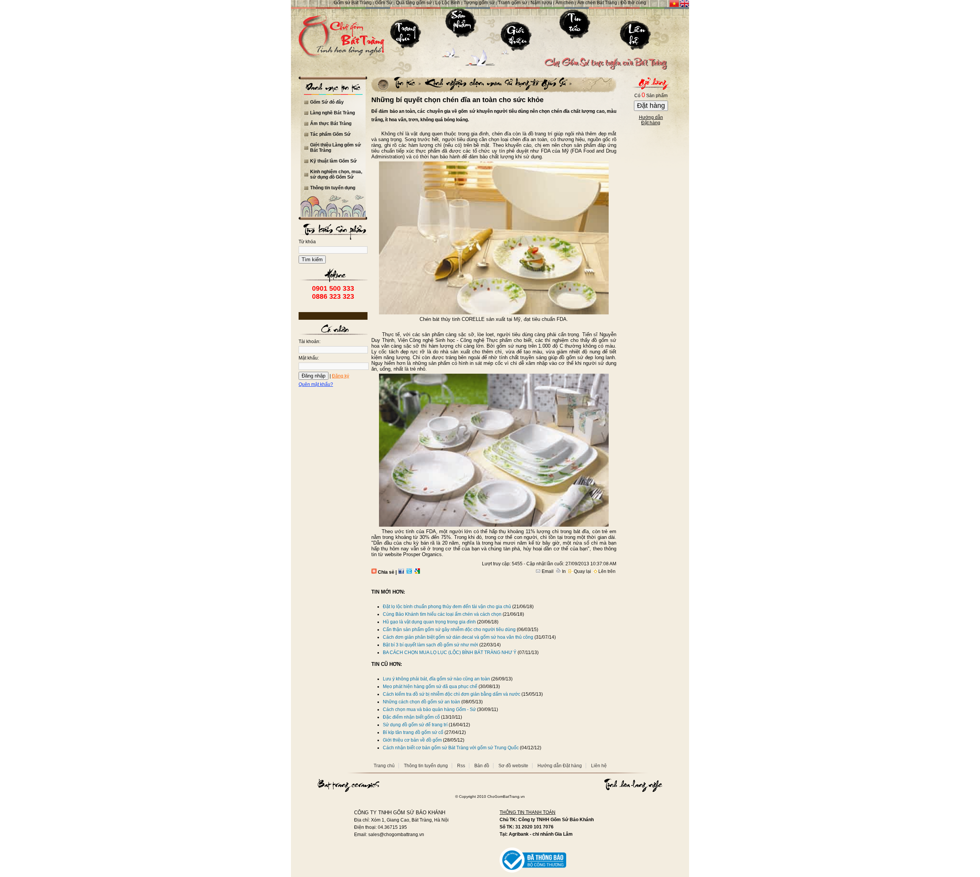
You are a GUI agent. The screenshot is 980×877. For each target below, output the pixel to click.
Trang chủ (384, 765)
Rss (461, 765)
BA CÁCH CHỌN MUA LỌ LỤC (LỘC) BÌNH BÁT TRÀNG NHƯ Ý (449, 652)
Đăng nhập (313, 376)
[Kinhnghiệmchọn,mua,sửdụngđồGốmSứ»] (497, 82)
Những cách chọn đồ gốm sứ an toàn (421, 702)
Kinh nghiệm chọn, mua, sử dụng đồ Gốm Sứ (336, 174)
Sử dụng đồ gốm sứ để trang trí (415, 724)
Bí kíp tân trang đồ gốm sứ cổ (413, 732)
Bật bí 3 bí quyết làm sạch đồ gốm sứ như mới (430, 645)
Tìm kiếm (312, 259)
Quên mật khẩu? (316, 384)
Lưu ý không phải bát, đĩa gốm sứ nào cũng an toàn (436, 679)
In (563, 571)
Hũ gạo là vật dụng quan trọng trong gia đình (429, 622)
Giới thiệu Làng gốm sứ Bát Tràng (335, 147)
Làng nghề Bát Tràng (332, 113)
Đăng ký (340, 376)
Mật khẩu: (309, 358)
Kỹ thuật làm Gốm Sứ (333, 161)
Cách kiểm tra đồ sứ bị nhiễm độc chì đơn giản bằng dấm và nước (452, 694)
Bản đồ (481, 765)
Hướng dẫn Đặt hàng (559, 765)
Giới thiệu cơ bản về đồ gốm (412, 740)
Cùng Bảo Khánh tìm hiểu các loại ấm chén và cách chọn (442, 614)
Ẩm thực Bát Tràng (330, 123)
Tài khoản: (309, 341)
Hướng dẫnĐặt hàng (651, 120)
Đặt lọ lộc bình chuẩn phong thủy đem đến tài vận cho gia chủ (447, 606)
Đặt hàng (651, 105)
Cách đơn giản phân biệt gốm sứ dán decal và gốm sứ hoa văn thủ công (458, 637)
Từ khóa (307, 241)
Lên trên (606, 571)
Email (547, 571)
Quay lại (582, 571)
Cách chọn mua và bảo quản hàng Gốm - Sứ (429, 709)
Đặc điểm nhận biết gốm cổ (411, 717)
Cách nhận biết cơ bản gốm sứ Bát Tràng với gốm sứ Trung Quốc (451, 747)
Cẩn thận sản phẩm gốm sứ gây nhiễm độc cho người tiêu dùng (449, 629)
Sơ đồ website (513, 765)
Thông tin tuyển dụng (332, 187)
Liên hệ (599, 765)
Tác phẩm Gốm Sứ (330, 134)
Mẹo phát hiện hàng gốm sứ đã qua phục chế (430, 686)
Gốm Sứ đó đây (327, 102)
